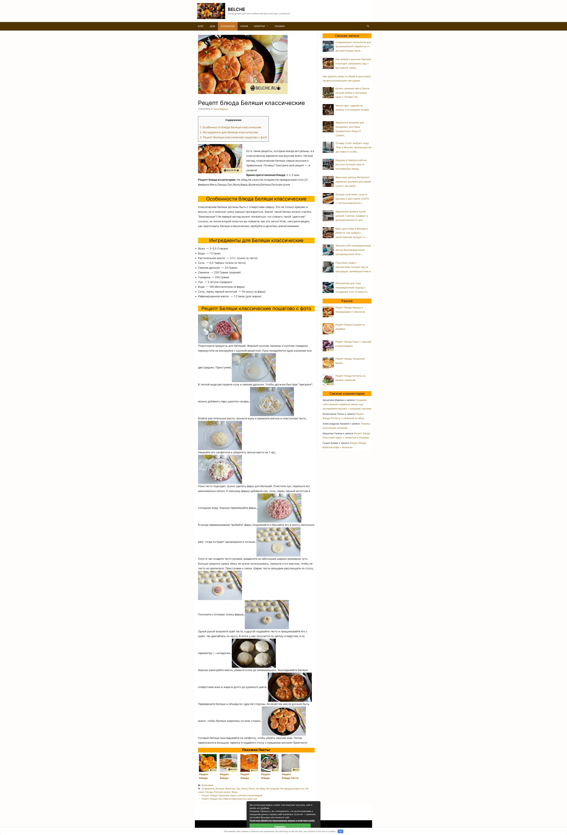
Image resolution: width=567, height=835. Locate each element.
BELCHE (236, 9)
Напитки (259, 26)
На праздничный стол (292, 788)
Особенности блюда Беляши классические (230, 127)
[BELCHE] (211, 10)
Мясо (252, 788)
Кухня (244, 26)
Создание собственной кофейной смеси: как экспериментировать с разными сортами (347, 404)
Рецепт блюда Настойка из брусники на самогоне (229, 798)
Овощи (209, 792)
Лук (238, 788)
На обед (260, 788)
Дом (212, 26)
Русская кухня (222, 792)
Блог (201, 26)
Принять (280, 826)
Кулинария (228, 26)
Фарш (234, 792)
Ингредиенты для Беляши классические (229, 132)
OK (340, 831)
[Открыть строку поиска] (368, 26)
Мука (244, 788)
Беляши (220, 788)
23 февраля (208, 788)
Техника (279, 26)
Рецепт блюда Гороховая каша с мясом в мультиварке (232, 795)
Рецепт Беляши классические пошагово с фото (233, 137)
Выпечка (230, 788)
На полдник (272, 788)
